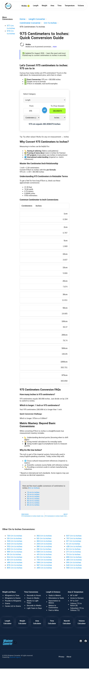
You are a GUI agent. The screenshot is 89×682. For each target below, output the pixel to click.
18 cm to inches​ (33, 494)
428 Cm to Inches (73, 546)
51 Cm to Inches (73, 544)
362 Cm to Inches (44, 536)
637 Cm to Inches (73, 536)
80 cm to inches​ (33, 505)
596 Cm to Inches (44, 562)
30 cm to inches (33, 499)
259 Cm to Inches (44, 544)
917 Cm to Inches (73, 541)
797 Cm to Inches (73, 538)
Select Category (29, 94)
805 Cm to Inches (14, 568)
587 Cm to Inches (44, 565)
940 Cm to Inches (74, 565)
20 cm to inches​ (33, 497)
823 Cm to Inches (14, 549)
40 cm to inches (33, 501)
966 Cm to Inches (14, 552)
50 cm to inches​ (33, 503)
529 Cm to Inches (14, 541)
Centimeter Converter (30, 23)
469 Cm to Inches (44, 568)
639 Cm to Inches (44, 552)
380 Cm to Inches (44, 546)
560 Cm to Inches (74, 568)
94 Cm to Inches (73, 549)
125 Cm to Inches (14, 538)
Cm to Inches (34, 488)
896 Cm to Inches (73, 557)
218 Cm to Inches (44, 549)
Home (22, 19)
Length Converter (37, 19)
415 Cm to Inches (44, 554)
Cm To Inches (50, 23)
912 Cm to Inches (44, 557)
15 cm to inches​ (33, 492)
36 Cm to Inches (14, 554)
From (31, 106)
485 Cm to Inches (74, 560)
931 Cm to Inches (14, 560)
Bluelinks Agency (15, 657)
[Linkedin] (80, 641)
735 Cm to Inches (44, 560)
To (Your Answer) (57, 106)
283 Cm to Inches (44, 541)
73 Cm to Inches (73, 554)
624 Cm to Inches (14, 557)
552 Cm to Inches (14, 546)
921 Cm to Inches (44, 538)
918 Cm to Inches (73, 562)
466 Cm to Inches (14, 562)
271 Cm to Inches (73, 552)
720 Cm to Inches (14, 536)
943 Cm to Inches (14, 544)
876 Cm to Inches (14, 565)
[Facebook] (85, 641)
